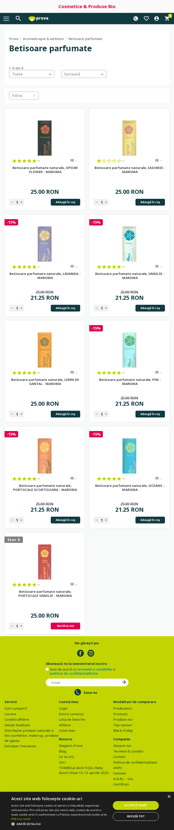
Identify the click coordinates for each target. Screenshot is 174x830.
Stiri (62, 762)
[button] (59, 824)
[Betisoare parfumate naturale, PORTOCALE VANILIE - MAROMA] (45, 557)
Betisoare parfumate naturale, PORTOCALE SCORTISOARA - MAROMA (45, 487)
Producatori (122, 708)
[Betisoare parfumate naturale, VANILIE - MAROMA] (129, 239)
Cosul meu (67, 730)
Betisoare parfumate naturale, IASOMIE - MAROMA (129, 170)
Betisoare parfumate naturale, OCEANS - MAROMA (129, 487)
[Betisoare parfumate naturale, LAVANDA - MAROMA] (45, 239)
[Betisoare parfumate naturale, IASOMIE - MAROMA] (129, 133)
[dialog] (87, 811)
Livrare (10, 714)
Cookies (119, 773)
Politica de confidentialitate (135, 762)
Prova (13, 38)
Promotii (120, 714)
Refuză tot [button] (136, 816)
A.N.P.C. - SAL (123, 778)
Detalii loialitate (17, 725)
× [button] (169, 796)
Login (63, 708)
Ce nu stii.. (67, 756)
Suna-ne (90, 692)
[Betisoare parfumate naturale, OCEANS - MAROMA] (129, 451)
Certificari (121, 784)
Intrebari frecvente (20, 746)
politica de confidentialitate (74, 673)
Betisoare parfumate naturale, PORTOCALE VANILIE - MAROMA (45, 593)
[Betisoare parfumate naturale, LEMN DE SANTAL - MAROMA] (45, 345)
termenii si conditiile (94, 669)
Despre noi (122, 745)
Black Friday (123, 730)
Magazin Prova (71, 745)
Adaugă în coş (65, 202)
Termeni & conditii (128, 751)
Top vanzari (122, 725)
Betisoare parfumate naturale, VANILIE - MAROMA (129, 276)
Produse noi (122, 719)
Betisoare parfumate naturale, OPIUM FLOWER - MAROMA (45, 170)
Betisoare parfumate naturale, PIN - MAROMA (130, 381)
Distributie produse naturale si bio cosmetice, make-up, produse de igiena (31, 735)
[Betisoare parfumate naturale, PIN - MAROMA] (129, 345)
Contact (119, 756)
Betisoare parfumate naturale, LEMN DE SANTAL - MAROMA (45, 381)
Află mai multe (21, 819)
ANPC (117, 767)
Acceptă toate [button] (135, 805)
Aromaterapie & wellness (43, 38)
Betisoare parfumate (85, 38)
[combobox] (31, 74)
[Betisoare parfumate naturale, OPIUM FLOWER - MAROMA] (45, 133)
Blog (62, 751)
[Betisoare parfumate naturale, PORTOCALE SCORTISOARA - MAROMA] (45, 451)
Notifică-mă (65, 626)
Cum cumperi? (16, 708)
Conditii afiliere (17, 719)
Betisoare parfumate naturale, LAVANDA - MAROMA (45, 276)
